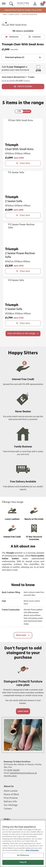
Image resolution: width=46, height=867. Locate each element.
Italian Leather (14, 14)
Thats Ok (22, 862)
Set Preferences (23, 855)
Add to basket (24, 86)
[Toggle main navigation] (3, 3)
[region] (23, 843)
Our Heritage (11, 805)
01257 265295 (13, 770)
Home (5, 14)
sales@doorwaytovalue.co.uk (23, 773)
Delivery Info (10, 802)
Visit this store (10, 776)
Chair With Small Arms (29, 14)
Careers (8, 809)
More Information (32, 850)
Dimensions (13, 37)
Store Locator (11, 791)
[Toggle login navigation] (34, 3)
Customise (36, 37)
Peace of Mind (11, 794)
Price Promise (11, 798)
